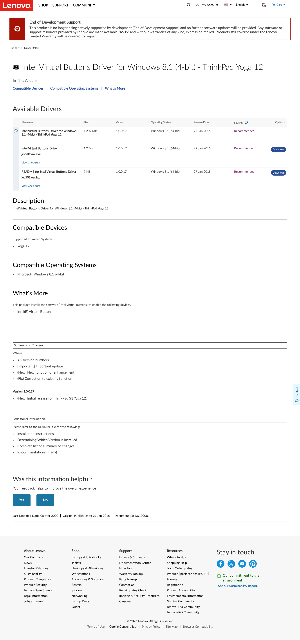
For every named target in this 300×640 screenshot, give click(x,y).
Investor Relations (36, 568)
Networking (79, 596)
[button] (188, 5)
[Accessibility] (254, 5)
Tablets (76, 563)
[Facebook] (220, 565)
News (28, 563)
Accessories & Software (87, 579)
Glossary (125, 601)
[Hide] (16, 131)
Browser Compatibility (198, 626)
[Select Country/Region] (228, 5)
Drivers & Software (132, 557)
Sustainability (33, 574)
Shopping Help (177, 563)
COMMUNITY (84, 5)
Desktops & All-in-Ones (87, 568)
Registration (175, 585)
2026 (133, 621)
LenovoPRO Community (183, 612)
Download (279, 149)
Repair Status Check (132, 590)
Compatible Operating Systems (74, 88)
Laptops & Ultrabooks (86, 557)
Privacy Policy (151, 626)
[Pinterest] (253, 565)
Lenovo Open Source (38, 590)
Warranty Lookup (131, 574)
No (45, 500)
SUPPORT (60, 5)
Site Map (172, 626)
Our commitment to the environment (241, 578)
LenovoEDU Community (183, 607)
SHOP (43, 5)
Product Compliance (37, 579)
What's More (115, 88)
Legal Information (36, 596)
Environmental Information (185, 596)
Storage (77, 590)
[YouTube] (242, 565)
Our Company (33, 557)
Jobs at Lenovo (34, 601)
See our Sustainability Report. (238, 586)
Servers (76, 585)
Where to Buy (176, 557)
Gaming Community (180, 601)
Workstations (81, 574)
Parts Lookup (128, 579)
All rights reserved (161, 621)
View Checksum (31, 162)
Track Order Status (179, 568)
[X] (231, 565)
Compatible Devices (28, 88)
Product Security (35, 585)
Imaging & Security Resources (139, 596)
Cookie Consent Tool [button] (123, 626)
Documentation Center (135, 563)
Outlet (76, 607)
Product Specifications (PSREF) (188, 574)
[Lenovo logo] (16, 5)
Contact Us (126, 585)
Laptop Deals (80, 601)
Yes (21, 500)
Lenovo (143, 621)
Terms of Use (96, 626)
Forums (172, 579)
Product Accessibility (181, 590)
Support (14, 48)
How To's (125, 568)
